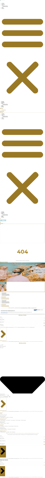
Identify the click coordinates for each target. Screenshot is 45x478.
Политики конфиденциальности (5, 294)
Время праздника (2, 440)
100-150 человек (23, 420)
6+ (2, 414)
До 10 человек (3, 420)
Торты (2, 7)
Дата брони (1, 324)
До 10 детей (2, 417)
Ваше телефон (2, 319)
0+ (1, 414)
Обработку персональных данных (10, 327)
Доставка (3, 3)
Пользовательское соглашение (5, 301)
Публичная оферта (4, 292)
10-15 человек (8, 420)
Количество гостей (3, 419)
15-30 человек (13, 420)
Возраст (1, 413)
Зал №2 (5, 423)
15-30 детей (11, 417)
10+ (4, 414)
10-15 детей (7, 417)
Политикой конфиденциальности (21, 327)
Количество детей (2, 416)
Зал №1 (2, 423)
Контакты (3, 8)
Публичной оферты (32, 327)
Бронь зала (1, 347)
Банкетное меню (5, 6)
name (1, 435)
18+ (6, 414)
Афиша (2, 106)
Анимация (1, 425)
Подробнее (35, 310)
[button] (22, 55)
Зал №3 (8, 423)
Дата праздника (2, 443)
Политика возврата (4, 293)
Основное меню (5, 116)
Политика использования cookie (5, 295)
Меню (2, 5)
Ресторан (2, 212)
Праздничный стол (3, 431)
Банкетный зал (2, 422)
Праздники (3, 4)
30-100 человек (18, 420)
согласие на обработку (13, 341)
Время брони (2, 395)
